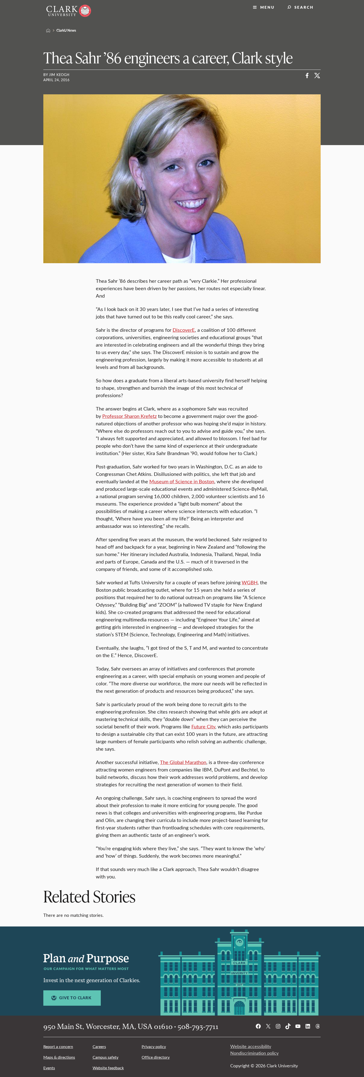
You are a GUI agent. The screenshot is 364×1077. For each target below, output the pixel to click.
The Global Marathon (183, 762)
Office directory (156, 1057)
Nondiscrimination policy (254, 1053)
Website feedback (108, 1067)
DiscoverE (184, 329)
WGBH (250, 582)
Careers (99, 1046)
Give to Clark (75, 997)
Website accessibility (250, 1046)
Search (304, 7)
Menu (267, 7)
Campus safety (105, 1057)
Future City (203, 726)
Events (49, 1067)
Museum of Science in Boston (181, 481)
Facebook (307, 75)
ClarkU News (66, 30)
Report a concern (58, 1046)
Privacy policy (154, 1046)
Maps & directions (59, 1057)
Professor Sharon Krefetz (129, 415)
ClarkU (48, 30)
